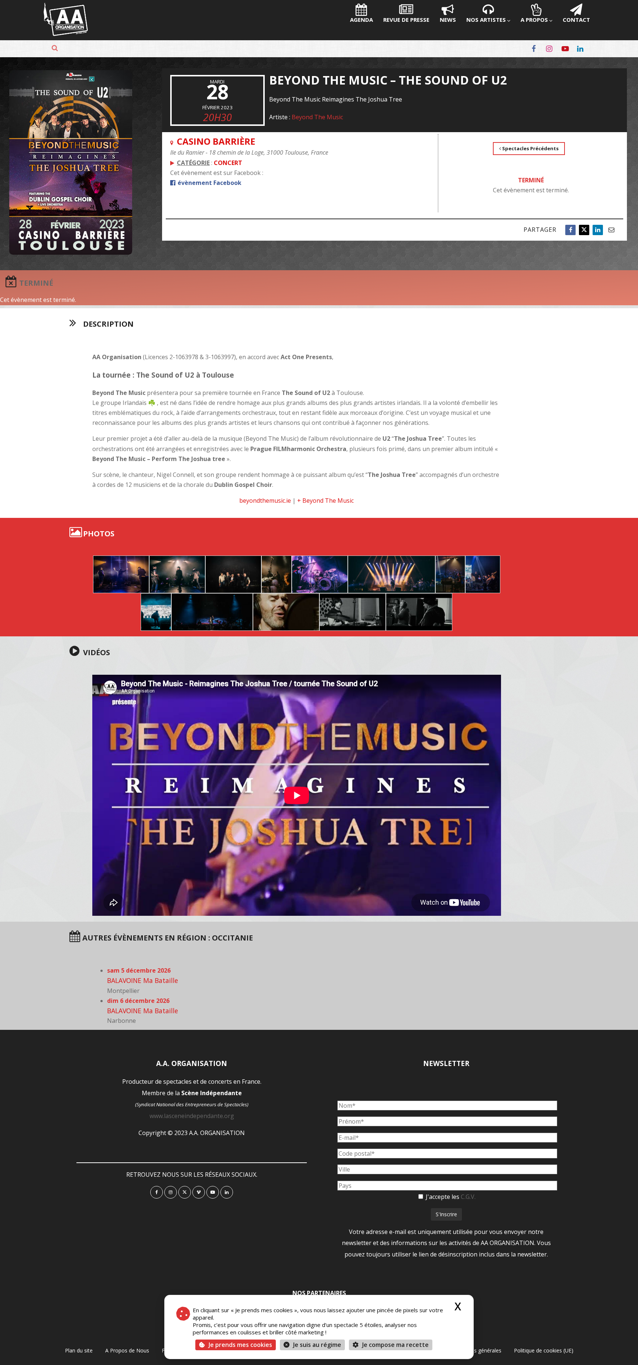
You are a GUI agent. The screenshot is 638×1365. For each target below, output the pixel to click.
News (448, 19)
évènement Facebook (208, 183)
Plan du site (79, 1350)
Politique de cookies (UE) (543, 1350)
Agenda (361, 19)
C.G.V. (468, 1197)
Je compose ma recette (395, 1345)
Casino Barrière (216, 141)
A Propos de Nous (127, 1350)
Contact (576, 19)
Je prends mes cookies (240, 1345)
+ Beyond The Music (325, 500)
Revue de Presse (406, 19)
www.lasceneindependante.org (192, 1116)
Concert (228, 163)
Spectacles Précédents (530, 148)
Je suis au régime (317, 1345)
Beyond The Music (317, 117)
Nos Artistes (486, 19)
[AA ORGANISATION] (66, 34)
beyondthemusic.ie (265, 500)
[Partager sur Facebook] (570, 230)
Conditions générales (476, 1350)
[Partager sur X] (584, 230)
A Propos (534, 19)
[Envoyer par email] (611, 230)
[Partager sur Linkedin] (598, 230)
